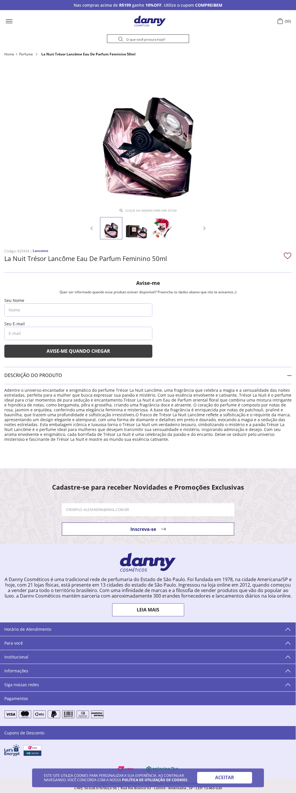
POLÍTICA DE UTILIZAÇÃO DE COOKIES (154, 779)
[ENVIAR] (78, 351)
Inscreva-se (143, 529)
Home (9, 54)
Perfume (26, 54)
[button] (27, 21)
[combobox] (148, 39)
